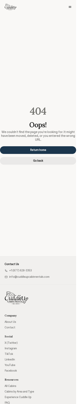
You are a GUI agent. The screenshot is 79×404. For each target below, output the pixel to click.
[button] (18, 270)
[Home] (16, 298)
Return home (38, 150)
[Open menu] (70, 7)
